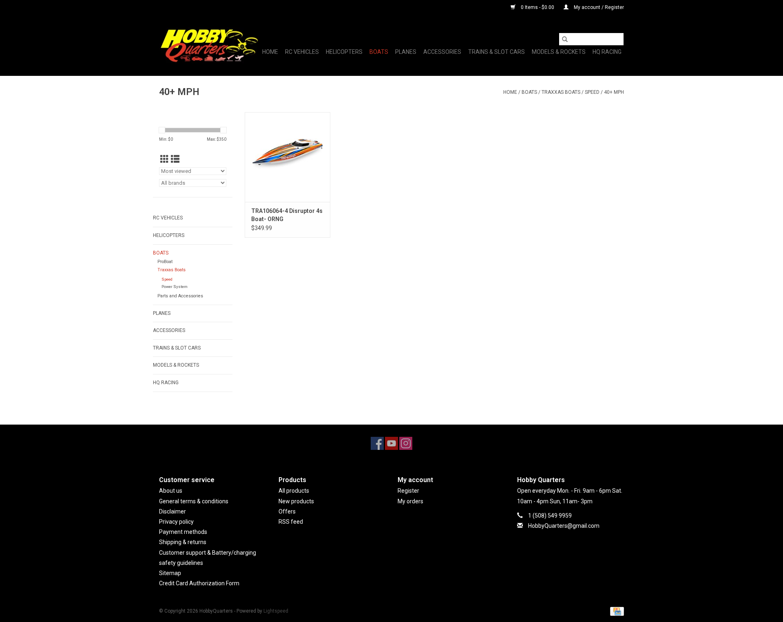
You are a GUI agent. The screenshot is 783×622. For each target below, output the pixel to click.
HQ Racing (607, 52)
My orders (410, 501)
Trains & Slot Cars (496, 52)
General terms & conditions (193, 501)
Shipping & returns (182, 542)
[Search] (565, 39)
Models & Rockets (559, 52)
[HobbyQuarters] (209, 45)
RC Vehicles (302, 52)
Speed (592, 92)
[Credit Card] (615, 611)
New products (296, 501)
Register (408, 490)
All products (294, 490)
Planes (405, 52)
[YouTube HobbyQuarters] (391, 443)
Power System (174, 286)
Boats (378, 52)
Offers (287, 511)
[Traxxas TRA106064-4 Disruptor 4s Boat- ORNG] (287, 157)
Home (270, 52)
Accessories (442, 52)
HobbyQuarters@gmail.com (563, 525)
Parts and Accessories (180, 296)
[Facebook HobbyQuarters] (377, 443)
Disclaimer (172, 511)
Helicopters (344, 52)
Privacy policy (176, 521)
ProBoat (165, 261)
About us (170, 490)
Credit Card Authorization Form (199, 583)
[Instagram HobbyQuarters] (405, 443)
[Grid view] (164, 159)
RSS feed (291, 521)
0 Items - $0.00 (537, 7)
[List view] (175, 159)
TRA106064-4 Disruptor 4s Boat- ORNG (287, 215)
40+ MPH (614, 92)
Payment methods (183, 532)
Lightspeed (275, 611)
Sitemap (170, 573)
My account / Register (598, 7)
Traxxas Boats (561, 92)
